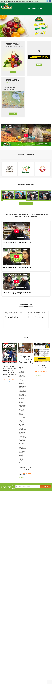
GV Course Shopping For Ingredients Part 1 (17, 242)
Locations (40, 8)
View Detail (13, 71)
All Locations (13, 113)
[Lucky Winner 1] (33, 195)
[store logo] (13, 6)
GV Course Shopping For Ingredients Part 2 (17, 267)
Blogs (9, 381)
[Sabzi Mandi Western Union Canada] (42, 352)
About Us (34, 8)
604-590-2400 (35, 1)
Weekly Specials (25, 12)
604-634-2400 (15, 1)
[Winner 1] (8, 195)
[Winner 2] (20, 195)
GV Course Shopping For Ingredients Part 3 (17, 293)
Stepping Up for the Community (26, 468)
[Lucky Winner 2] (45, 195)
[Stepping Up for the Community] (25, 347)
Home (29, 8)
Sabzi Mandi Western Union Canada (42, 367)
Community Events (7, 12)
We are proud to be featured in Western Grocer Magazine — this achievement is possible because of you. (9, 371)
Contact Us (33, 12)
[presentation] (5, 26)
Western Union (16, 12)
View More (26, 203)
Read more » (5, 383)
